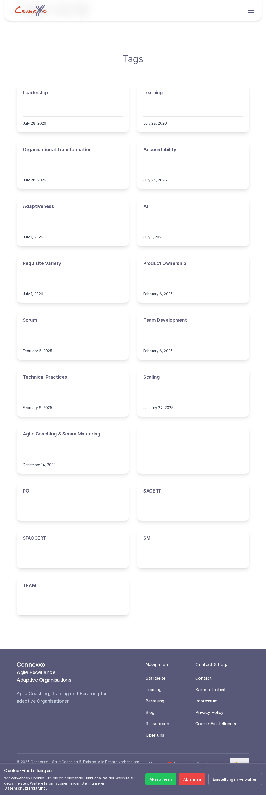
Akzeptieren (161, 779)
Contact (203, 678)
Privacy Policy (209, 712)
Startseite (155, 678)
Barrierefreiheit (210, 689)
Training (153, 689)
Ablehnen (192, 779)
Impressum (206, 700)
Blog (149, 712)
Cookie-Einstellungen (216, 723)
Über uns (154, 735)
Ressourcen (157, 723)
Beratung (154, 700)
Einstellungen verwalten (235, 779)
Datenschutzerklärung (25, 788)
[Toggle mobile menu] (251, 10)
